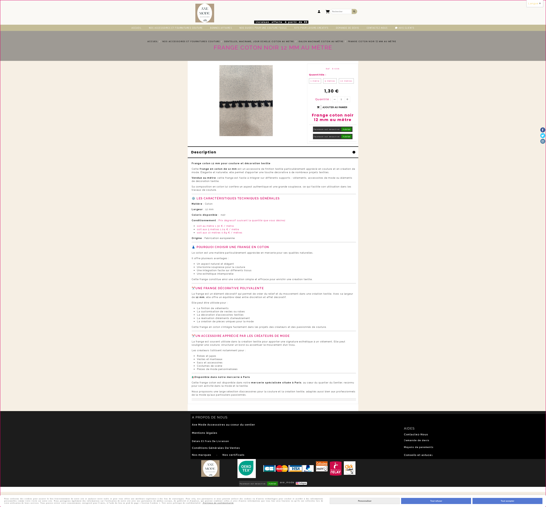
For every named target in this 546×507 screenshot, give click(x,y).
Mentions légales (204, 432)
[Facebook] (542, 129)
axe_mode (287, 482)
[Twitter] (542, 135)
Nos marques (201, 454)
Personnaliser (364, 501)
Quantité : (323, 99)
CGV (327, 489)
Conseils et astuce (418, 455)
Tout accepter (507, 501)
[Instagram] (542, 141)
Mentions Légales (215, 489)
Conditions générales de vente (242, 489)
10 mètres (346, 81)
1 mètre (315, 81)
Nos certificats (234, 454)
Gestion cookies (300, 489)
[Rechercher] (354, 11)
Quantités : (317, 74)
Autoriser (346, 129)
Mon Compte (316, 489)
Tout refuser (436, 501)
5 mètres (330, 81)
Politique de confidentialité (275, 489)
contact (335, 489)
